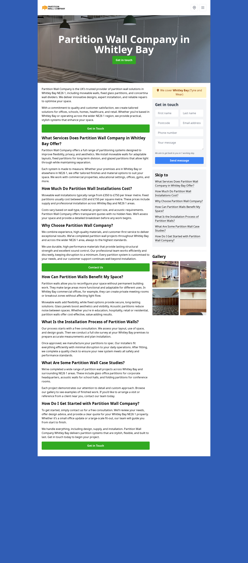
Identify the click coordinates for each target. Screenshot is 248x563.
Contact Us (95, 267)
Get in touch (124, 60)
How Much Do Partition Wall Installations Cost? (173, 193)
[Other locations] (194, 7)
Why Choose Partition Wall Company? (179, 201)
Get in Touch (95, 128)
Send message (179, 160)
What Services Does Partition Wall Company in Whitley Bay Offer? (176, 183)
